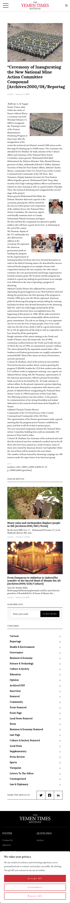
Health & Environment (22, 647)
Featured (15, 696)
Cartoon (14, 636)
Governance (16, 653)
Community (16, 702)
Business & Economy (21, 658)
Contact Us (7, 840)
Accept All (35, 878)
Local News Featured (21, 719)
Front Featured (18, 707)
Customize (35, 887)
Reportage (15, 641)
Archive (40, 840)
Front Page (16, 713)
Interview (15, 691)
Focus (13, 724)
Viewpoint (15, 768)
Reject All (35, 895)
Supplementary (18, 751)
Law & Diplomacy (19, 784)
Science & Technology (22, 664)
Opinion (14, 680)
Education (15, 674)
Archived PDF (17, 686)
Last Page (15, 735)
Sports (13, 762)
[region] (35, 877)
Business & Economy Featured (26, 729)
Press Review (17, 757)
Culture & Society (19, 669)
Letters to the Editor (22, 773)
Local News (16, 746)
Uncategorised (18, 779)
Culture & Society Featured (25, 740)
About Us (6, 845)
